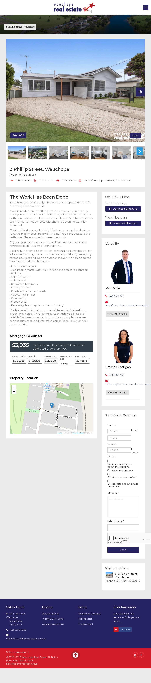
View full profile (117, 313)
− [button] (14, 391)
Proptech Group (29, 663)
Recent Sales (85, 618)
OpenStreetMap (78, 432)
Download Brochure (125, 208)
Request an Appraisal (89, 613)
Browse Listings (50, 613)
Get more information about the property (119, 465)
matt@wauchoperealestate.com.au (127, 305)
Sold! (135, 135)
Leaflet (60, 432)
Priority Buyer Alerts (52, 618)
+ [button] (14, 387)
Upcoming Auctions (53, 624)
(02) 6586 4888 (18, 629)
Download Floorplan (125, 223)
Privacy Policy (26, 660)
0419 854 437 (116, 375)
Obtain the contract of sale (122, 477)
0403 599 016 (116, 296)
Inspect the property (121, 470)
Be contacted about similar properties (122, 485)
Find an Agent (85, 624)
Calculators (125, 629)
